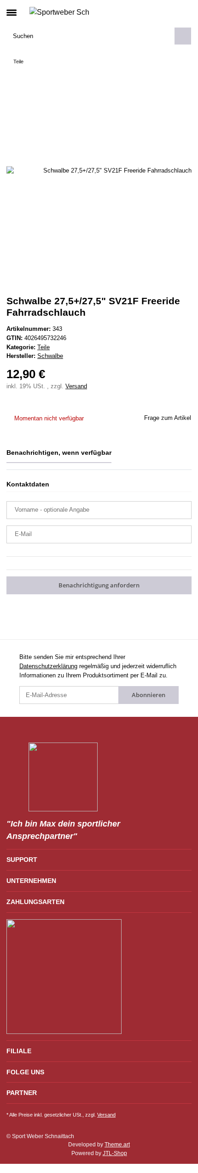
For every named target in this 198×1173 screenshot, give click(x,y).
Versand (76, 386)
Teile (43, 347)
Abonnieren (148, 695)
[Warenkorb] (184, 12)
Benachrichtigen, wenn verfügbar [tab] (58, 452)
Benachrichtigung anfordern (99, 585)
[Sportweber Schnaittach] (59, 12)
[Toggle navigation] (11, 9)
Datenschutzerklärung (48, 666)
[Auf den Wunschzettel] (173, 98)
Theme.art (117, 1144)
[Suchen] (183, 36)
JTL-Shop (115, 1153)
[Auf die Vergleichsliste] (150, 98)
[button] (169, 12)
